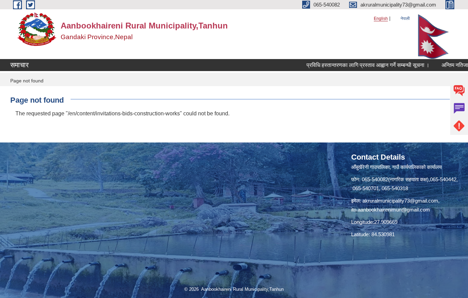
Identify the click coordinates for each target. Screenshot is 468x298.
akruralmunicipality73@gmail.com (400, 201)
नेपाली (405, 18)
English (381, 18)
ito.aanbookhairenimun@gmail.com (390, 210)
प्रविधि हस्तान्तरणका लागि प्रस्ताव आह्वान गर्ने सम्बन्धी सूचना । (358, 65)
